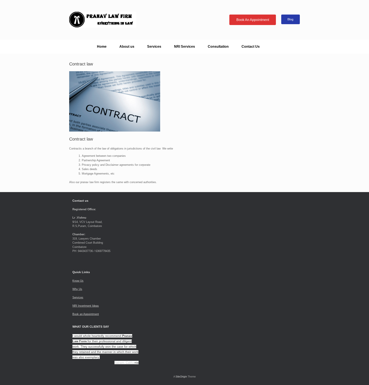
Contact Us (251, 46)
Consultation (218, 46)
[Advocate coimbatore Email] (221, 16)
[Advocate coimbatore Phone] (223, 16)
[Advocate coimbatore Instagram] (216, 16)
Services (154, 46)
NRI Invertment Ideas (85, 305)
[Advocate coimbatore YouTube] (219, 16)
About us (126, 46)
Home (102, 46)
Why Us (77, 289)
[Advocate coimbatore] (102, 20)
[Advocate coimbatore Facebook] (214, 16)
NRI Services (184, 46)
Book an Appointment (85, 314)
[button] (293, 47)
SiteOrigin (181, 376)
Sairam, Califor (124, 362)
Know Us (77, 280)
